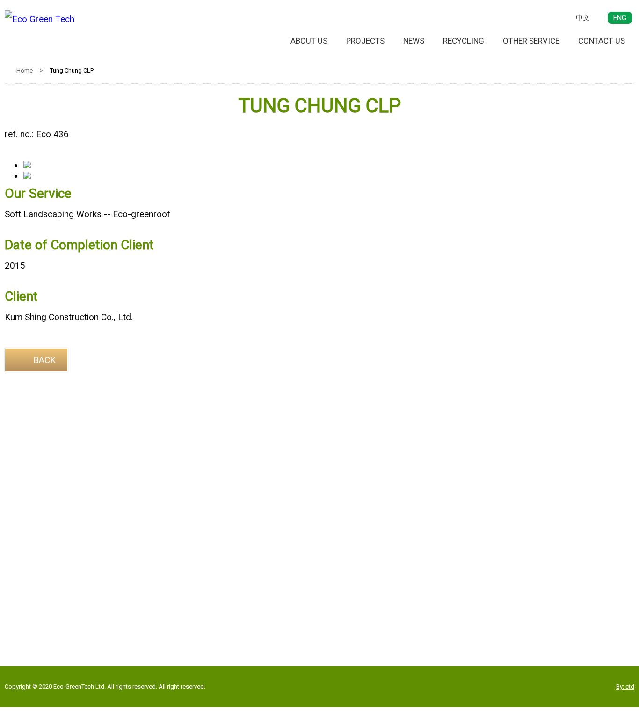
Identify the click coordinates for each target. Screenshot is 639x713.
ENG (619, 18)
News (413, 40)
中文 (583, 18)
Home (24, 70)
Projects (365, 40)
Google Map (320, 594)
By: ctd (625, 686)
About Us (308, 40)
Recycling (463, 40)
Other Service (531, 40)
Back (44, 360)
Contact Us (601, 40)
